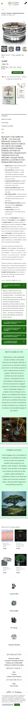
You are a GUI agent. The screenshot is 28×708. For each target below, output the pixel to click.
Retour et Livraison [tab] (6, 119)
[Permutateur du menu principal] (3, 9)
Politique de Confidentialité (14, 663)
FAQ (14, 672)
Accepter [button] (17, 704)
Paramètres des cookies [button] (8, 704)
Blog (14, 683)
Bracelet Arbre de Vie (18, 13)
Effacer (3, 69)
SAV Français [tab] (4, 122)
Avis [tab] (2, 132)
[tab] (14, 285)
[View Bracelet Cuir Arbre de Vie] (4, 49)
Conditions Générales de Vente (14, 660)
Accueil (3, 13)
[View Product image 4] (25, 49)
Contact (14, 674)
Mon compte (14, 686)
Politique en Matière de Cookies (14, 665)
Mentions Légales (14, 658)
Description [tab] (4, 116)
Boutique (9, 13)
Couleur (4, 64)
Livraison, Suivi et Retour (14, 676)
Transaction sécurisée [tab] (7, 126)
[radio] (3, 67)
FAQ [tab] (2, 129)
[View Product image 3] (18, 49)
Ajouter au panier (17, 72)
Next (26, 49)
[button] (2, 4)
